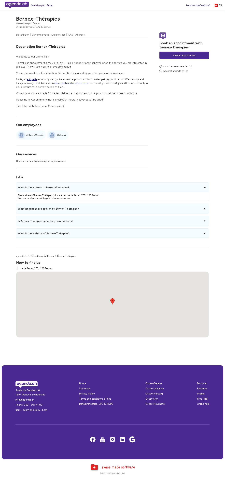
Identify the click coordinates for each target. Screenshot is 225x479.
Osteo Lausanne (154, 388)
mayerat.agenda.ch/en (175, 71)
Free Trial (202, 398)
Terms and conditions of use (95, 398)
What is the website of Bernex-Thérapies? (44, 233)
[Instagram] (112, 439)
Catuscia (62, 135)
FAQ (70, 34)
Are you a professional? (198, 5)
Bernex (50, 5)
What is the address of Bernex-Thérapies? (43, 187)
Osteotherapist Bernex (28, 23)
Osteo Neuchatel (155, 403)
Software (84, 388)
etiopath (32, 79)
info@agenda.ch (24, 399)
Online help (203, 403)
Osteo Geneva (153, 383)
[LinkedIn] (122, 439)
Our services (58, 34)
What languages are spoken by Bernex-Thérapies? (48, 208)
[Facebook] (92, 439)
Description (22, 34)
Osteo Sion (151, 398)
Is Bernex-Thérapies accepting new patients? (45, 221)
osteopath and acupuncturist (71, 83)
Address (80, 34)
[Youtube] (102, 439)
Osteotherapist (38, 5)
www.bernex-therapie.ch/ (177, 66)
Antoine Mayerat (35, 135)
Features (202, 388)
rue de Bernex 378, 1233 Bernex (35, 27)
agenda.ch (21, 256)
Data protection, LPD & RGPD (96, 403)
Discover (202, 383)
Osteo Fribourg (154, 393)
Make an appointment (184, 55)
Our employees (40, 34)
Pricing (201, 393)
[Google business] (132, 439)
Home (82, 383)
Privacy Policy (87, 393)
